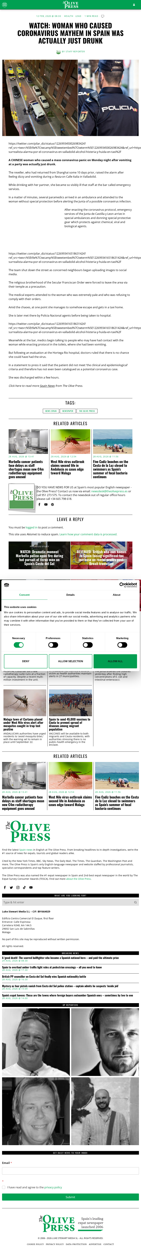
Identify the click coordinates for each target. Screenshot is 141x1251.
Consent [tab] (24, 594)
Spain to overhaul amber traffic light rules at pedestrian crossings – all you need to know (52, 967)
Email (7, 1163)
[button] (135, 902)
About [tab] (116, 594)
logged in (31, 527)
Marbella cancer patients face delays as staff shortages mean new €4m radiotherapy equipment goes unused (26, 469)
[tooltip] (39, 504)
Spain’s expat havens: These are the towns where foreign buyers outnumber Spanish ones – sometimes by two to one (67, 995)
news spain (51, 410)
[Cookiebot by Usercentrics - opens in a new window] (122, 585)
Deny (25, 661)
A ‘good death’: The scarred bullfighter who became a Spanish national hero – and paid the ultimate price (60, 957)
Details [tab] (70, 594)
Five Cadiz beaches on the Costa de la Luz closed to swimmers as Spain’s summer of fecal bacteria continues (110, 469)
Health (68, 16)
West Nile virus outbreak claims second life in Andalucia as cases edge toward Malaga (67, 467)
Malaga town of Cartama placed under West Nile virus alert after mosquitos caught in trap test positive (23, 724)
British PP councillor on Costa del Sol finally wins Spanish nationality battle (44, 976)
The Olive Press (87, 410)
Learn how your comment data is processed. (88, 534)
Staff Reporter (75, 51)
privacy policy (53, 1187)
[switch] (53, 645)
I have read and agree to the (34, 1187)
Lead (78, 16)
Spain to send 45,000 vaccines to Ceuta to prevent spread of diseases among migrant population (69, 724)
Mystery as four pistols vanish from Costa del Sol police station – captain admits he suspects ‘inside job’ (60, 986)
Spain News (47, 386)
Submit (70, 1197)
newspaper (67, 410)
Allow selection (70, 661)
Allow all (115, 661)
